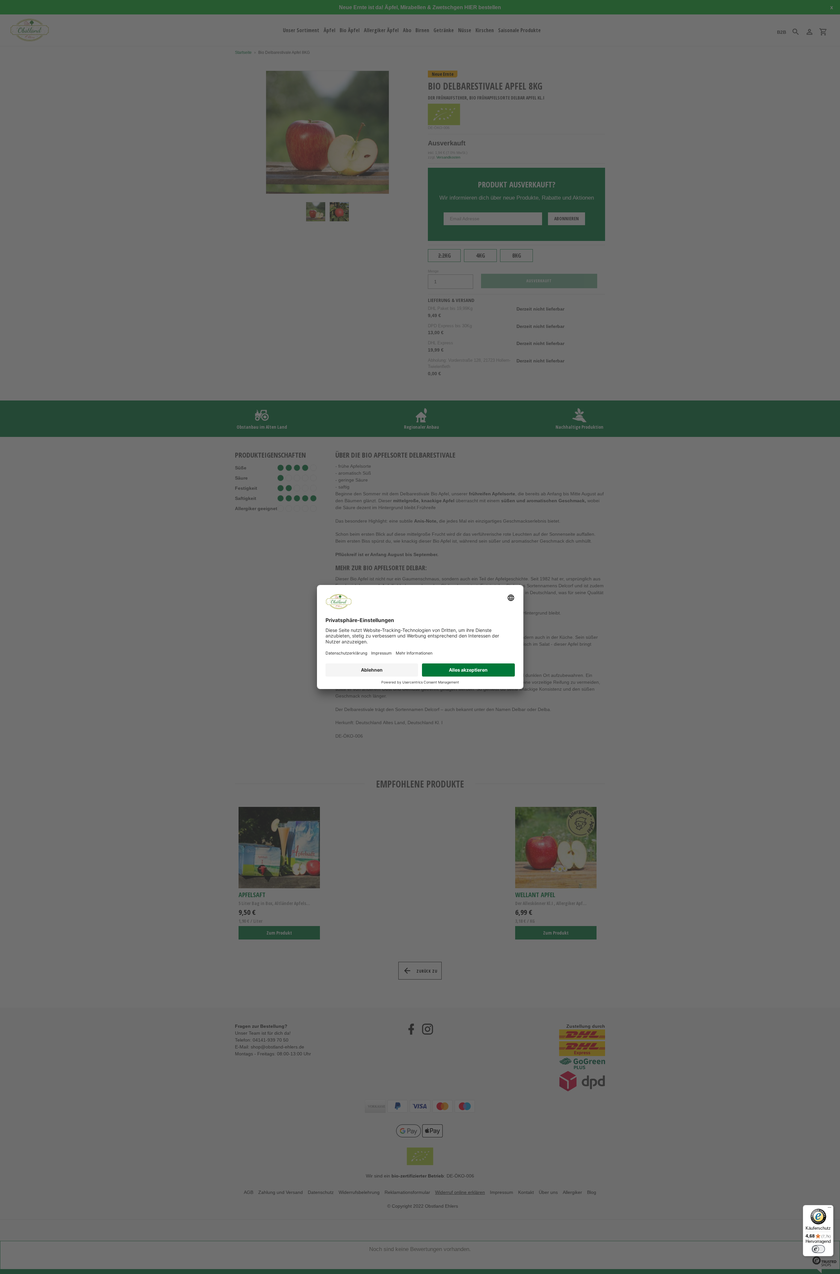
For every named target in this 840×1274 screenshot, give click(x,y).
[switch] (818, 1249)
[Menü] (829, 1209)
